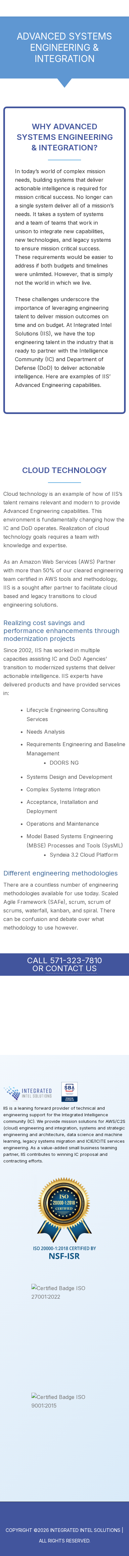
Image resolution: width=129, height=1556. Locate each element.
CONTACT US (71, 968)
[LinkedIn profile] (64, 1516)
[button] (123, 8)
